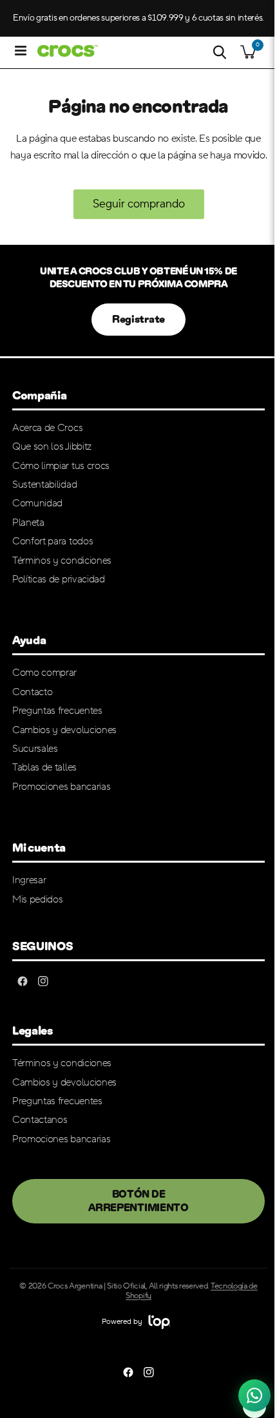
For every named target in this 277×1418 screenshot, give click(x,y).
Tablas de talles (44, 767)
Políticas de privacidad (58, 579)
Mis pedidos (37, 899)
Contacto (32, 691)
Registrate (138, 319)
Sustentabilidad (44, 484)
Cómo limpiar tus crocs (61, 465)
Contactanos (39, 1119)
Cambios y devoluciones (64, 729)
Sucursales (35, 748)
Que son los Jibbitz (51, 446)
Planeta (28, 522)
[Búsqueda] (219, 52)
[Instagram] (43, 981)
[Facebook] (22, 981)
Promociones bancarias (61, 786)
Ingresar (29, 880)
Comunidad (37, 503)
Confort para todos (52, 541)
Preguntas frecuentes (57, 710)
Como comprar (44, 672)
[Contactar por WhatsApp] (254, 1395)
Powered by (123, 1322)
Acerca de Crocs (47, 427)
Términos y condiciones (61, 560)
